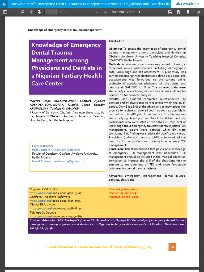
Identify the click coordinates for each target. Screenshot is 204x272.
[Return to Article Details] (4, 4)
